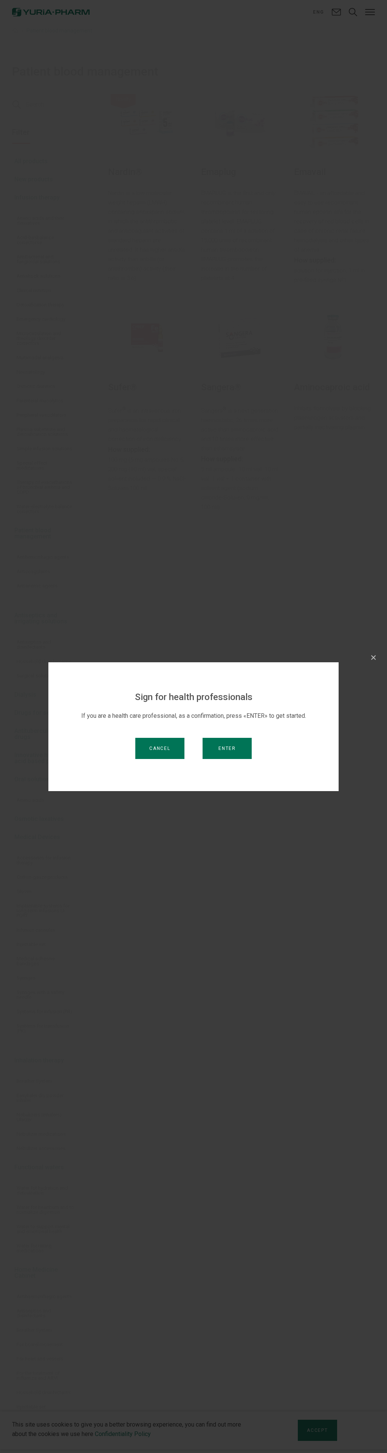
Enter (227, 748)
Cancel (159, 748)
